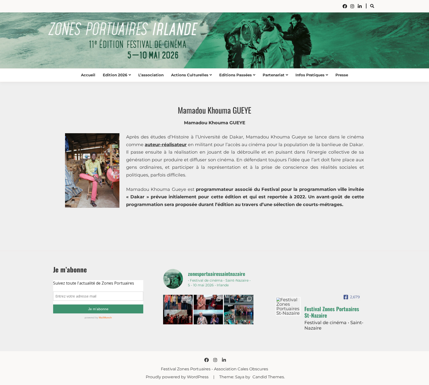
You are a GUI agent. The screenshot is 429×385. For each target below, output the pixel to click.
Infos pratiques (309, 75)
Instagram (352, 6)
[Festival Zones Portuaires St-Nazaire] (288, 306)
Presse (341, 75)
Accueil (88, 75)
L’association (151, 75)
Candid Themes (268, 377)
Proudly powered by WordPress (178, 377)
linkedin (359, 6)
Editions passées (235, 75)
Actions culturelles (189, 75)
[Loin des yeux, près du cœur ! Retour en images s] (208, 309)
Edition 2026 (115, 75)
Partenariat (274, 75)
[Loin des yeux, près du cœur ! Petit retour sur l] (177, 309)
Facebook (345, 6)
